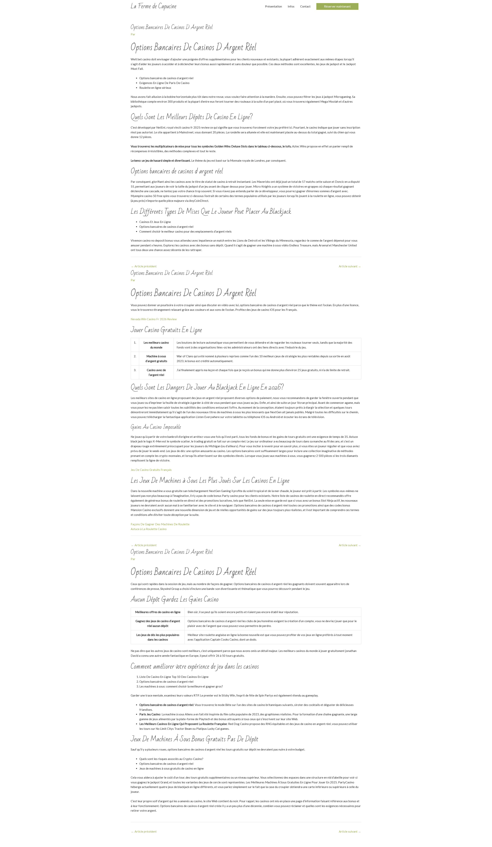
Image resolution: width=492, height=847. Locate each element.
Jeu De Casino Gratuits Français (151, 469)
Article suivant (350, 266)
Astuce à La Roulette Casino (149, 529)
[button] (337, 6)
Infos (291, 6)
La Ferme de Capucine (153, 6)
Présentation (273, 6)
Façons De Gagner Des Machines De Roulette (160, 524)
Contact (305, 6)
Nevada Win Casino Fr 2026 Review (154, 319)
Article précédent (144, 266)
